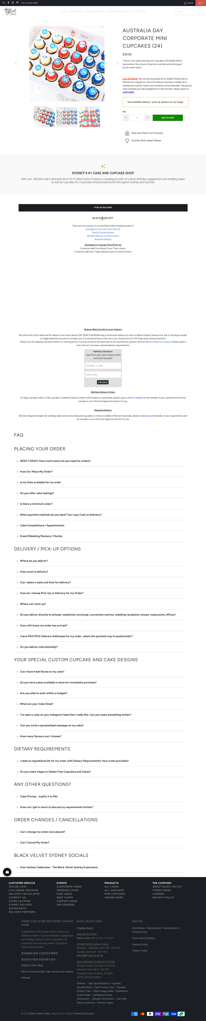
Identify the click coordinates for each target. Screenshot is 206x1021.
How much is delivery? (34, 571)
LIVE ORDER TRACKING (23, 890)
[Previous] (16, 63)
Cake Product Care (104, 987)
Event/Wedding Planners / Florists (41, 536)
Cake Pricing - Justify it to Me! (39, 796)
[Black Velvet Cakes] (10, 12)
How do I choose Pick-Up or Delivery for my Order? (51, 593)
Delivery (81, 983)
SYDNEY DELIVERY (20, 904)
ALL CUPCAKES (114, 890)
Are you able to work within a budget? (43, 693)
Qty (124, 111)
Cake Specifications (98, 983)
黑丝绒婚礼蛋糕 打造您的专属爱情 (39, 953)
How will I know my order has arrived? (43, 625)
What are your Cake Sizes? (36, 704)
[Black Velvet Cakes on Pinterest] (17, 3)
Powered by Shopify (83, 1013)
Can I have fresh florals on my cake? (42, 671)
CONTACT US (17, 897)
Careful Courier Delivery (103, 232)
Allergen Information (103, 998)
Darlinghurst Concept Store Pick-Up (103, 229)
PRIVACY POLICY (163, 897)
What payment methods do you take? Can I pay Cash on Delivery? (60, 514)
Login (190, 3)
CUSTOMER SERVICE (22, 883)
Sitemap (25, 977)
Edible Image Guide (103, 991)
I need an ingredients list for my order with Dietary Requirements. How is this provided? (74, 761)
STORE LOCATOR (19, 901)
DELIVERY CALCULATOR (24, 893)
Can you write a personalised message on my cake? (52, 725)
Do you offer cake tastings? (37, 493)
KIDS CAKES (64, 893)
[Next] (117, 63)
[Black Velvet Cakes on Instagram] (12, 3)
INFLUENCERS (66, 904)
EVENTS (62, 883)
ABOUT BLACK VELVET (167, 886)
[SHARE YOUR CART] (7, 872)
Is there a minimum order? (36, 504)
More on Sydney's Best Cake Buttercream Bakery (47, 971)
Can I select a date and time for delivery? (45, 582)
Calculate (102, 382)
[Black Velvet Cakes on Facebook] (8, 3)
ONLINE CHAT (18, 886)
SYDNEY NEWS (161, 890)
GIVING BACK (17, 908)
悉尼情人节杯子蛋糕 (32, 965)
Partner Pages (105, 1002)
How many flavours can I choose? (40, 736)
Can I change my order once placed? (42, 832)
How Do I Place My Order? (36, 471)
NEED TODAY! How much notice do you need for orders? (55, 461)
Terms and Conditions (143, 938)
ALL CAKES (112, 886)
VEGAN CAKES (114, 897)
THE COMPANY (162, 883)
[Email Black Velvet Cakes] (3, 3)
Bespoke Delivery (103, 239)
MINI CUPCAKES (115, 893)
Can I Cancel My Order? (34, 842)
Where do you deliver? (34, 560)
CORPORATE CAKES (69, 886)
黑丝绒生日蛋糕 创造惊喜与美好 (38, 959)
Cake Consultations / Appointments (42, 525)
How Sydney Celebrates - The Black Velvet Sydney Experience (59, 867)
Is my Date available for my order (40, 482)
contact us (140, 398)
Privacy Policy (139, 950)
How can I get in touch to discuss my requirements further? (56, 807)
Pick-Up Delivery (103, 207)
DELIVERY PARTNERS (22, 912)
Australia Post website (160, 342)
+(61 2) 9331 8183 (29, 3)
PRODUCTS (112, 883)
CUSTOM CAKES (67, 901)
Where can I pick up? (33, 604)
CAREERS (158, 893)
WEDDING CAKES (68, 890)
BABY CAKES (65, 897)
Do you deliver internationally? (39, 647)
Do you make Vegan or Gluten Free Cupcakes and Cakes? (55, 771)
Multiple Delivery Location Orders (103, 236)
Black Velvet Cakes (40, 1013)
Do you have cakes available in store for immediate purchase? (58, 682)
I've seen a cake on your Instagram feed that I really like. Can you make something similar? (75, 714)
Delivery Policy (140, 944)
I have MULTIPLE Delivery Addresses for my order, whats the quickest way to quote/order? (76, 636)
